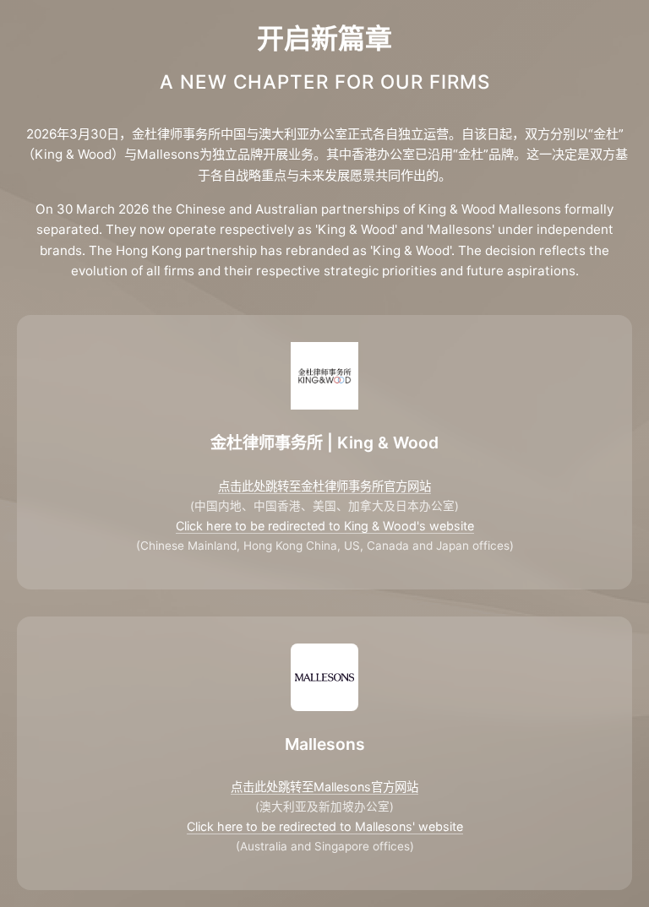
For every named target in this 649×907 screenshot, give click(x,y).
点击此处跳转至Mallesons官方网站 (324, 786)
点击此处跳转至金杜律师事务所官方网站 (324, 486)
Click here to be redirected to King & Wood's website (325, 526)
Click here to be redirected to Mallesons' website (325, 826)
